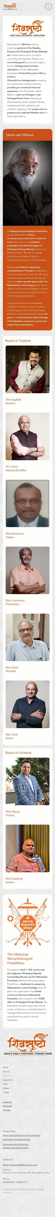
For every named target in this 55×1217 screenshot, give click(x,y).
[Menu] (48, 6)
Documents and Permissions (16, 1144)
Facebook (7, 1106)
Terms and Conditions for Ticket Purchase (21, 1135)
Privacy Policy (9, 1131)
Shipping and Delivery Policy (16, 1147)
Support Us (8, 1080)
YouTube (6, 1110)
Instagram (7, 1102)
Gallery (6, 1088)
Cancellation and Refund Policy (17, 1139)
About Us (7, 1075)
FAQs (5, 1084)
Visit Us (6, 1071)
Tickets (6, 1092)
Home (5, 1067)
